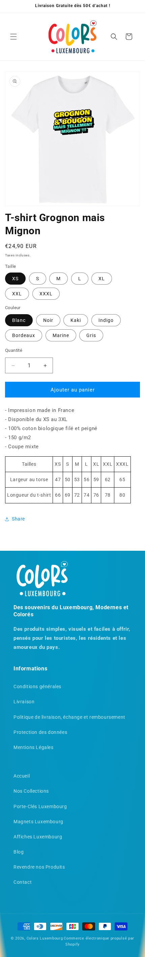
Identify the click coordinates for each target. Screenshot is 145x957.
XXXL (46, 293)
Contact (22, 882)
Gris (91, 335)
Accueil (21, 776)
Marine (61, 335)
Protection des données (40, 732)
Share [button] (18, 519)
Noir (48, 320)
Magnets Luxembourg (38, 821)
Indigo (106, 320)
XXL (17, 293)
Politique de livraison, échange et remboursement (69, 717)
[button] (13, 36)
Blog (18, 852)
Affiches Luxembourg (37, 836)
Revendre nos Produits (39, 867)
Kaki (75, 320)
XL (101, 278)
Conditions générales (37, 686)
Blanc (19, 320)
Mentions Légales (33, 747)
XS (15, 278)
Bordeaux (23, 335)
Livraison (23, 701)
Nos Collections (31, 791)
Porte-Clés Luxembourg (40, 806)
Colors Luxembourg (45, 938)
